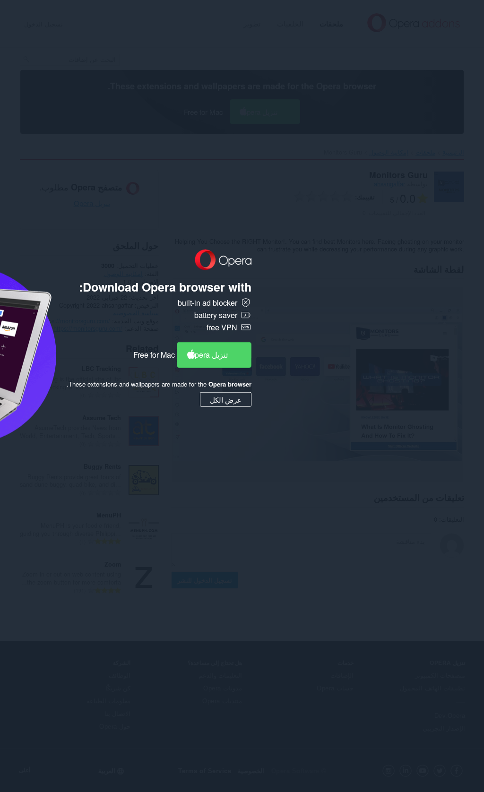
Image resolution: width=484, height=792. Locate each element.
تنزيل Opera (208, 354)
